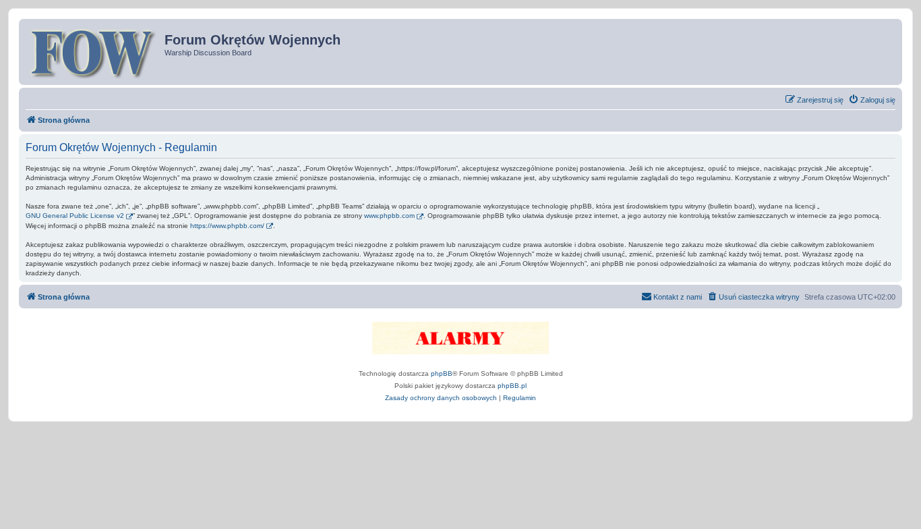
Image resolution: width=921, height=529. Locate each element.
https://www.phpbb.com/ (227, 225)
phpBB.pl (512, 385)
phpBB (441, 373)
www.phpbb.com (389, 215)
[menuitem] (871, 100)
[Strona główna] (93, 52)
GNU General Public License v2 (75, 215)
